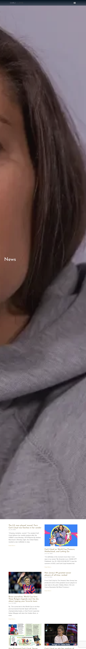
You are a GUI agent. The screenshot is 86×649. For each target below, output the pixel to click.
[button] (74, 3)
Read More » (12, 545)
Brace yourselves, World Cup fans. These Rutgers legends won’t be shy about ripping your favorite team (24, 599)
